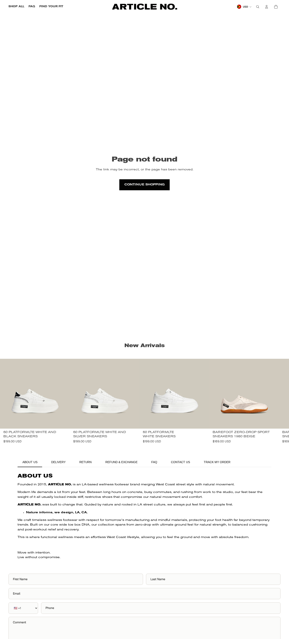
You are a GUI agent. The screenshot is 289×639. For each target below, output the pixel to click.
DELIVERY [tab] (58, 462)
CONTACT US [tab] (180, 462)
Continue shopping (144, 184)
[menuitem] (16, 6)
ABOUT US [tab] (29, 462)
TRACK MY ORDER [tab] (217, 462)
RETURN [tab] (85, 462)
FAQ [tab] (154, 462)
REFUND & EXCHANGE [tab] (121, 462)
